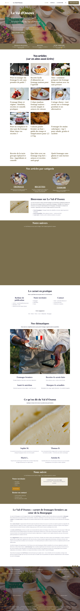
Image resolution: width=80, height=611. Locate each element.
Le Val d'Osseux (18, 2)
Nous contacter (74, 2)
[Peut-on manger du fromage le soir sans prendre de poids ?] (19, 74)
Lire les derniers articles (18, 32)
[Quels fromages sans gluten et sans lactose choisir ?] (60, 150)
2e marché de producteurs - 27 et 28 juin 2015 (60, 607)
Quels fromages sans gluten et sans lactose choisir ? (60, 155)
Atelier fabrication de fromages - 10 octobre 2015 (44, 607)
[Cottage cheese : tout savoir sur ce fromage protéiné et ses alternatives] (60, 99)
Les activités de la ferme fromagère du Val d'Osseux (29, 606)
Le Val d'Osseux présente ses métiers (31, 609)
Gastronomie (60, 2)
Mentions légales (64, 595)
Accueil (46, 2)
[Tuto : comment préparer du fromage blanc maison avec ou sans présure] (60, 74)
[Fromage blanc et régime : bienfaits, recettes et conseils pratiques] (19, 99)
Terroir (61, 187)
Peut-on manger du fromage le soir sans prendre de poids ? (18, 80)
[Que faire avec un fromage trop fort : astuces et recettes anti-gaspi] (40, 150)
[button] (65, 2)
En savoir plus (16, 488)
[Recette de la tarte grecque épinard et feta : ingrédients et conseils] (19, 150)
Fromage (52, 2)
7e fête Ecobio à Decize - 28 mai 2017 (44, 609)
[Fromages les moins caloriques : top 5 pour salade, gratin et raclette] (60, 123)
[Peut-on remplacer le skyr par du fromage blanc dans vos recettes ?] (19, 123)
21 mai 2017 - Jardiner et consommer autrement (59, 609)
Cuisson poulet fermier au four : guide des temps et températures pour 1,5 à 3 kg (40, 131)
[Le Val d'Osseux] (7, 3)
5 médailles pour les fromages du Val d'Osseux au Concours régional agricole (50, 606)
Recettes (40, 187)
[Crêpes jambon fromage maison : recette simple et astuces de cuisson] (40, 99)
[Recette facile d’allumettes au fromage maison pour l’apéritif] (40, 74)
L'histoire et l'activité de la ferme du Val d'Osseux (11, 606)
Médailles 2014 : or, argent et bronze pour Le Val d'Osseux (26, 607)
